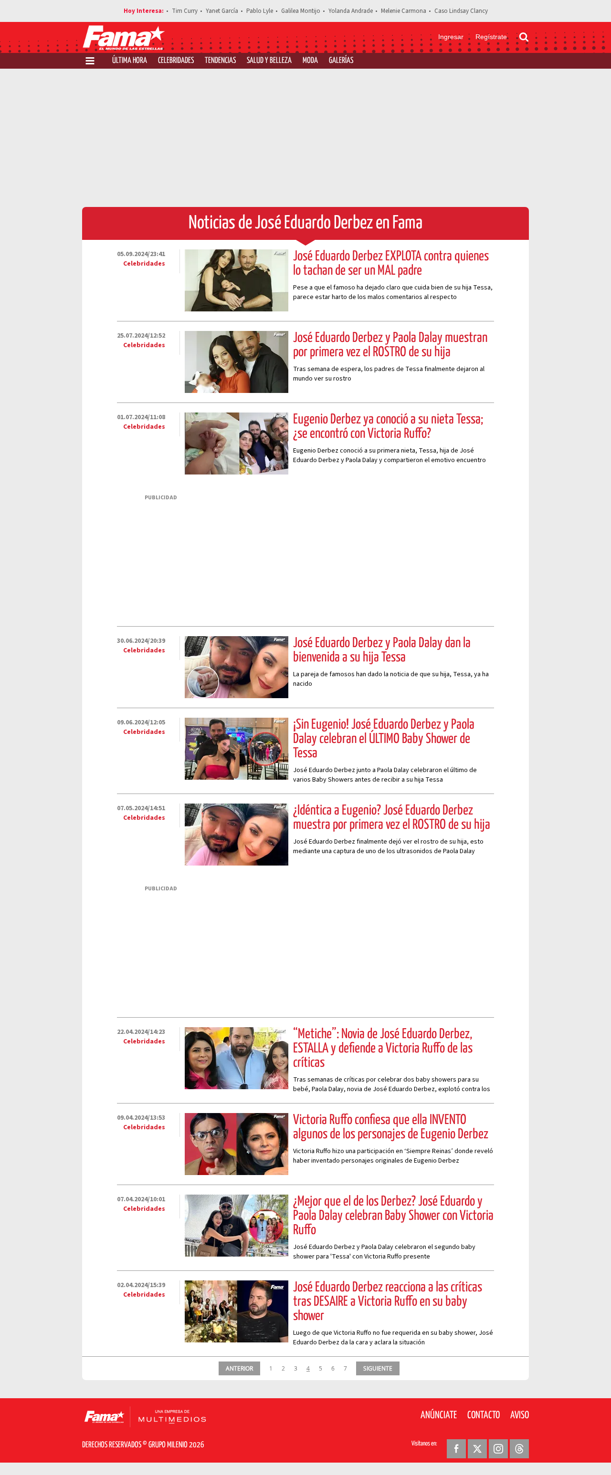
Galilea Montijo (300, 11)
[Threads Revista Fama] (519, 1448)
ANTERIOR (239, 1368)
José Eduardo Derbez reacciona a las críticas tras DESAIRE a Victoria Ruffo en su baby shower (387, 1302)
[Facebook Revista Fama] (456, 1448)
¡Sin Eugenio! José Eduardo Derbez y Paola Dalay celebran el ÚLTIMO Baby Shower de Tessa (383, 739)
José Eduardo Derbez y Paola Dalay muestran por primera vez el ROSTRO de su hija (390, 345)
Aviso (519, 1415)
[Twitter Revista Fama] (477, 1448)
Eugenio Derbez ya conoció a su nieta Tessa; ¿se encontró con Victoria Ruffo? (388, 427)
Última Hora (129, 61)
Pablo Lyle (259, 11)
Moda (310, 61)
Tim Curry (185, 11)
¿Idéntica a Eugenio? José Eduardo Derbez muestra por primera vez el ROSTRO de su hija (391, 818)
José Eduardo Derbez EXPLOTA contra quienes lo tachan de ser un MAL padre (391, 264)
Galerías (341, 61)
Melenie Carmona (403, 11)
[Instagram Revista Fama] (498, 1448)
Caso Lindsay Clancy (461, 11)
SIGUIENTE (377, 1368)
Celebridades (176, 61)
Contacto (483, 1415)
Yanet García (222, 11)
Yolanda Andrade (350, 11)
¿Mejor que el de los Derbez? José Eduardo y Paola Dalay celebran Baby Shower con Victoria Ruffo (393, 1216)
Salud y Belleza (269, 61)
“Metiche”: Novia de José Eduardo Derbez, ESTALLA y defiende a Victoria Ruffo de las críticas (383, 1049)
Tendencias (220, 61)
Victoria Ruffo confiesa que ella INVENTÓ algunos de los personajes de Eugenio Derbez (390, 1127)
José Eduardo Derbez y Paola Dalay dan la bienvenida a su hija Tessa (382, 650)
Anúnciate (439, 1415)
